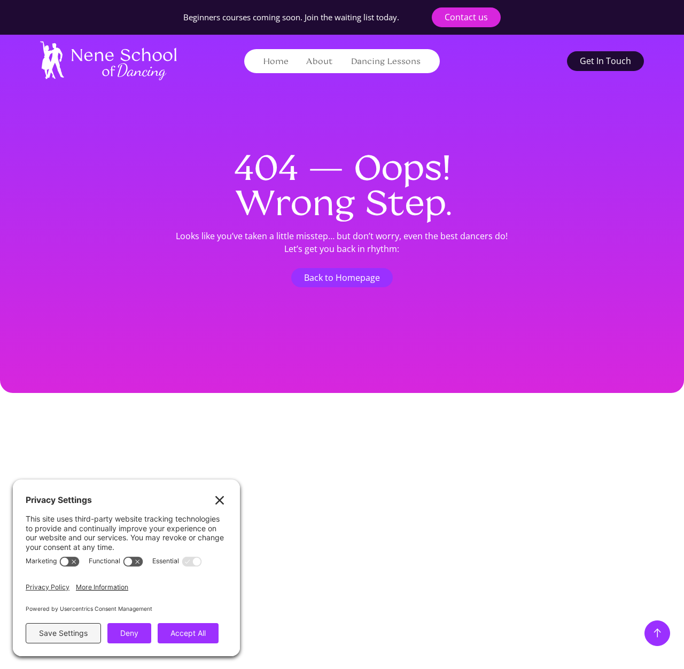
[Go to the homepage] (103, 438)
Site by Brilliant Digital (410, 583)
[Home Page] (108, 61)
